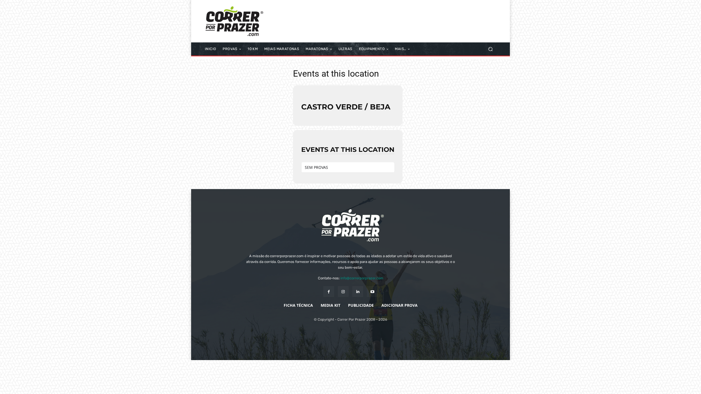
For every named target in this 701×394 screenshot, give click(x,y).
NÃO (467, 385)
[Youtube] (372, 291)
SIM (452, 385)
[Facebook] (328, 291)
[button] (490, 49)
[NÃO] (694, 386)
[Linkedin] (357, 291)
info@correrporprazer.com (361, 278)
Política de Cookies (496, 385)
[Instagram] (343, 291)
